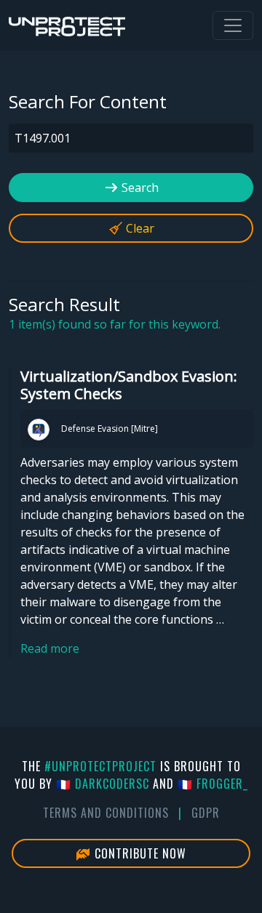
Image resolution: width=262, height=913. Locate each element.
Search (139, 188)
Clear (138, 228)
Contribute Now (138, 853)
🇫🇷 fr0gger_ (213, 783)
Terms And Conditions (106, 812)
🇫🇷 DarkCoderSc (102, 783)
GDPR (205, 812)
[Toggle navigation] (233, 25)
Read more (49, 648)
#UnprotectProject (100, 766)
